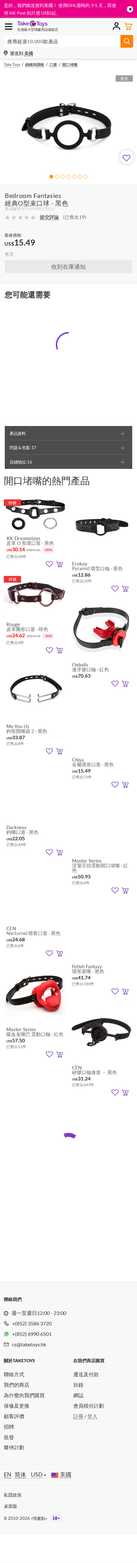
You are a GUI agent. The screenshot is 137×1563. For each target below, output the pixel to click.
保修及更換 (16, 1406)
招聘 (9, 1427)
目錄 (78, 1385)
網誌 (78, 1395)
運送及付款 (86, 1374)
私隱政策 (13, 1495)
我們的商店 (16, 1385)
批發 (9, 1437)
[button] (51, 177)
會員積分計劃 (88, 1406)
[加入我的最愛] (126, 157)
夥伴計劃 (14, 1447)
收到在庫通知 (68, 266)
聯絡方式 (14, 1374)
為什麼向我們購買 (24, 1395)
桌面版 (10, 1506)
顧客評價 (14, 1416)
